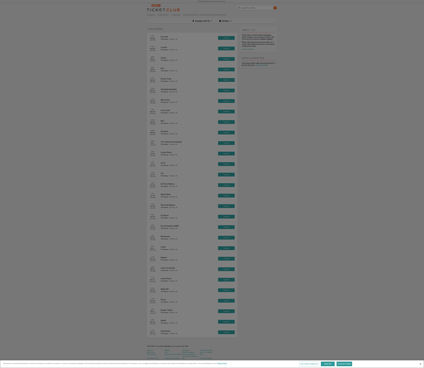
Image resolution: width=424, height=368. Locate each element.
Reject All (327, 364)
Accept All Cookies (344, 364)
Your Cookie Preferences (309, 364)
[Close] (420, 363)
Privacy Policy (222, 363)
